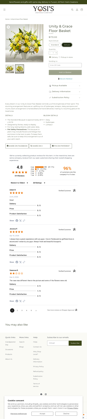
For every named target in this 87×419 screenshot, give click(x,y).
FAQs (35, 342)
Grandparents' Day (10, 343)
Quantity (52, 49)
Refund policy (38, 371)
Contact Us (37, 347)
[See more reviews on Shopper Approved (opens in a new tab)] (24, 221)
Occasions (9, 349)
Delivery (54, 57)
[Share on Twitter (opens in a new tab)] (20, 221)
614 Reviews (22, 176)
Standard (55, 45)
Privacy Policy (72, 408)
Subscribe (75, 343)
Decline (66, 414)
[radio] (43, 167)
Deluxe (67, 45)
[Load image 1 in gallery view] (9, 69)
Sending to (56, 61)
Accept (42, 414)
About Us (8, 359)
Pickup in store (67, 57)
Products (8, 354)
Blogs (21, 347)
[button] (4, 9)
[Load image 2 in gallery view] (19, 69)
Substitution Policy (37, 377)
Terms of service (36, 385)
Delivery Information (37, 360)
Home (7, 19)
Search (21, 342)
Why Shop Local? (37, 353)
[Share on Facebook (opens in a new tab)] (17, 221)
